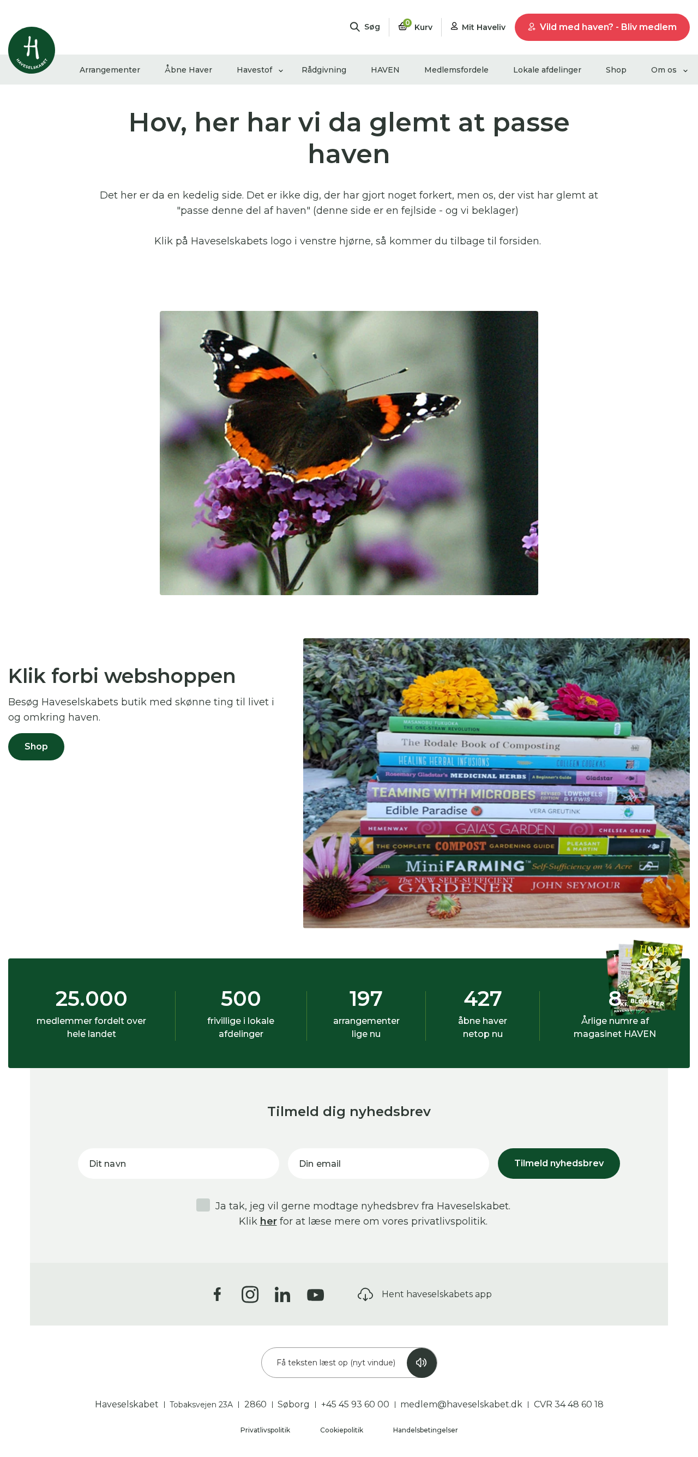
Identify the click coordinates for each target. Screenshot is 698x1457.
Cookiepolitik (342, 1430)
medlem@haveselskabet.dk (461, 1404)
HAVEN (385, 70)
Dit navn (107, 1164)
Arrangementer (110, 70)
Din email (320, 1164)
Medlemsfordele (456, 70)
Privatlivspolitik (266, 1430)
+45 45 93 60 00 (355, 1404)
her (268, 1221)
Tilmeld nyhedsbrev (559, 1163)
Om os (664, 70)
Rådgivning (324, 70)
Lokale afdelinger (547, 70)
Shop (616, 70)
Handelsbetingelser (425, 1430)
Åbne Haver (188, 70)
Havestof (254, 70)
